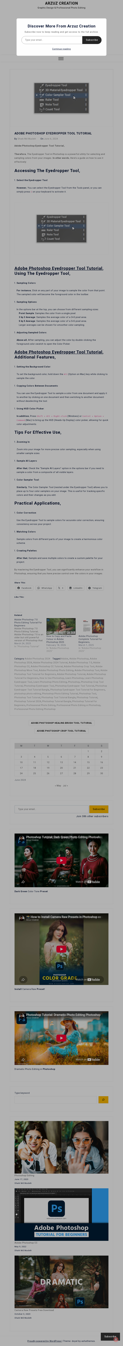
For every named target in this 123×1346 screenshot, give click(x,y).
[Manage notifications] (116, 1339)
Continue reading (61, 49)
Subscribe (92, 39)
